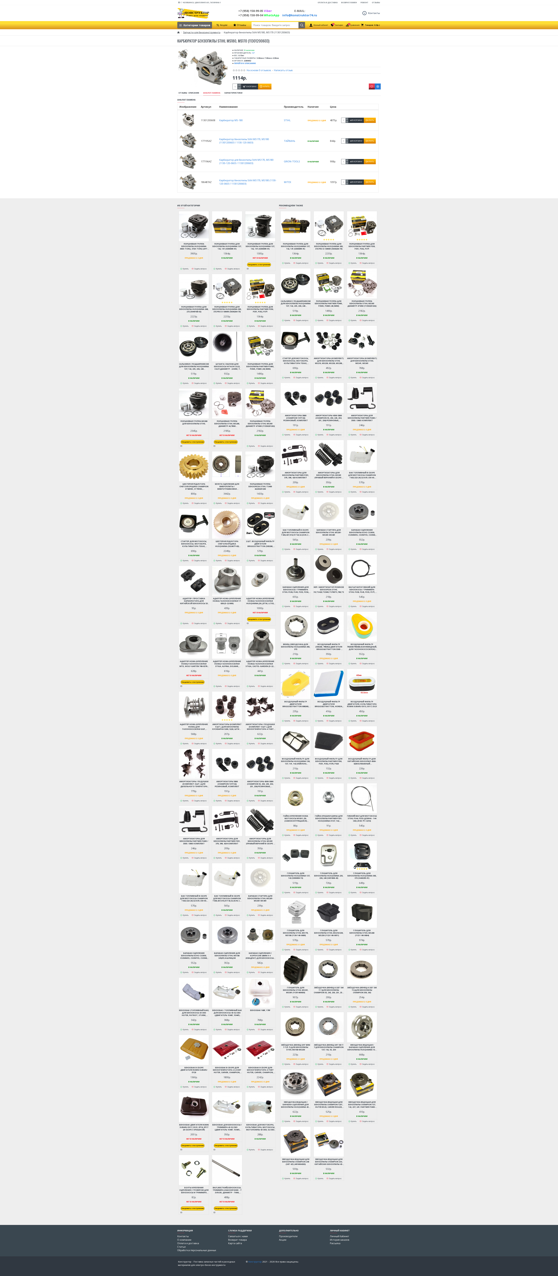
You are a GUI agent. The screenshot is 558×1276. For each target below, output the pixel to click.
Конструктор (255, 1261)
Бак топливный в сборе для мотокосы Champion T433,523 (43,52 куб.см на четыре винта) (194, 898)
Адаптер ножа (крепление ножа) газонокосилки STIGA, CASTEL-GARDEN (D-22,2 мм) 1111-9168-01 (260, 664)
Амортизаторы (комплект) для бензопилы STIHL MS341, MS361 (362, 361)
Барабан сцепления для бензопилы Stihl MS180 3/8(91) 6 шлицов (227, 955)
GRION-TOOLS (292, 161)
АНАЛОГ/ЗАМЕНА (211, 93)
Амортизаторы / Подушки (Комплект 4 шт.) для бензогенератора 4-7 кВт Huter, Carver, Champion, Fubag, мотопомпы (260, 727)
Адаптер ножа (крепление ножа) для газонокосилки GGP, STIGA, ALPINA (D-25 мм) (194, 727)
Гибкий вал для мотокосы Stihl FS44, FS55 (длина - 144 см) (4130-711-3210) (362, 818)
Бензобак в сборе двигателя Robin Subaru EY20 (193, 1070)
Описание (193, 93)
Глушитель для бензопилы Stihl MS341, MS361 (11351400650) (295, 990)
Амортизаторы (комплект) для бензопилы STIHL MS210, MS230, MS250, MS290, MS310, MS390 (329, 361)
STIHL (287, 120)
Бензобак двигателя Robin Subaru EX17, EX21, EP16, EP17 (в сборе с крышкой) (194, 1127)
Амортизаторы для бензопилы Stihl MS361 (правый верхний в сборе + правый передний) (260, 841)
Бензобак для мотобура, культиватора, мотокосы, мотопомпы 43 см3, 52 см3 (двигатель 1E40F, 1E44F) (260, 1127)
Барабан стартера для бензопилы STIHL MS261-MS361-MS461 (260, 898)
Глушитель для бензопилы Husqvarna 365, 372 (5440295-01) (362, 875)
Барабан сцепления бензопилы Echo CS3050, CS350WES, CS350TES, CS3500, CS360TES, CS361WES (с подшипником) (194, 955)
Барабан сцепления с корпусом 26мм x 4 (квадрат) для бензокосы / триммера (260, 955)
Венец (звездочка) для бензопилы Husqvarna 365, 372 (295, 647)
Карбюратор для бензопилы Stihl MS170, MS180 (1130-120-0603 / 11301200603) (246, 161)
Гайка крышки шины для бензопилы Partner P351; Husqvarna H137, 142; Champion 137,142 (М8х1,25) (329, 818)
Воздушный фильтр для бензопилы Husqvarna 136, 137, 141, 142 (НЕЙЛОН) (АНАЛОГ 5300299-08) (295, 761)
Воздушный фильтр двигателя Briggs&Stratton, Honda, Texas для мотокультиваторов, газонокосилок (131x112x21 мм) (329, 704)
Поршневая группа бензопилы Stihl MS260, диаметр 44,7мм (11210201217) (227, 423)
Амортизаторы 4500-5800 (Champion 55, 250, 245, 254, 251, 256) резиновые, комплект (260, 784)
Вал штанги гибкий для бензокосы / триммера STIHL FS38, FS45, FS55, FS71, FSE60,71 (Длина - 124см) (362, 589)
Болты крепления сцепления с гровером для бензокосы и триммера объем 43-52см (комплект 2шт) (194, 1190)
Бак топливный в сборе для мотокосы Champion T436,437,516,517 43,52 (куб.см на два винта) (227, 898)
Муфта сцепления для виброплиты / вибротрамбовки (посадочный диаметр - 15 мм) (227, 486)
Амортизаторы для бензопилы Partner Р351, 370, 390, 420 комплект (227, 841)
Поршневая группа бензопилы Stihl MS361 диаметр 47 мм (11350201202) (260, 423)
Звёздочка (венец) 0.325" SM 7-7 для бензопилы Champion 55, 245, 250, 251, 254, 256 (329, 990)
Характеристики (233, 93)
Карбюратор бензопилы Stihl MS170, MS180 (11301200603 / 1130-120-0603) (244, 141)
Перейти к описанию (245, 63)
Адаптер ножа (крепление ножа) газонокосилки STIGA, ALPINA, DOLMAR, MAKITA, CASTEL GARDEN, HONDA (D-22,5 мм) (227, 664)
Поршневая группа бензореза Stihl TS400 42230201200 (260, 486)
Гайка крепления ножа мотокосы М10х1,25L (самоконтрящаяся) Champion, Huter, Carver (295, 818)
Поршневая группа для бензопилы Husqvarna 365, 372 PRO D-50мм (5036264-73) (227, 309)
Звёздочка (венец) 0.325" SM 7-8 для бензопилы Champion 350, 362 (362, 990)
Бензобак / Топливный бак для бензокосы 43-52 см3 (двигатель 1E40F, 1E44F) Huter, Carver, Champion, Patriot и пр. (227, 1012)
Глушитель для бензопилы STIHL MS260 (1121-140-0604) (361, 933)
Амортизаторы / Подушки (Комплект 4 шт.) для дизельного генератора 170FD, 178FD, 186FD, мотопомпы (193, 784)
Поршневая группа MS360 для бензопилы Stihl (193, 422)
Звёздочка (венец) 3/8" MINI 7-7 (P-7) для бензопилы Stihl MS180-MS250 (295, 1047)
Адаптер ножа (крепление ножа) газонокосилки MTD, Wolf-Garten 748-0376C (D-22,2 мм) (193, 664)
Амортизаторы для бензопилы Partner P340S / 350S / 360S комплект (194, 841)
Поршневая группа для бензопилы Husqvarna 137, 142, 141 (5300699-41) (227, 246)
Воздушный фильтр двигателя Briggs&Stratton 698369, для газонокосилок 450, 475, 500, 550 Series (295, 704)
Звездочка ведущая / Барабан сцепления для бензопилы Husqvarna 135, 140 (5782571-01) (362, 1047)
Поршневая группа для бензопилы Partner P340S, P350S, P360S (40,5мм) (260, 366)
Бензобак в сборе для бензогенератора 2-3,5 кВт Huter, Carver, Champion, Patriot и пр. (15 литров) (227, 1070)
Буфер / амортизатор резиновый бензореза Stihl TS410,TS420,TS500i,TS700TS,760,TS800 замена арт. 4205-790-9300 (328, 589)
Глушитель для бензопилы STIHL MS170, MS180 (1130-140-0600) (295, 933)
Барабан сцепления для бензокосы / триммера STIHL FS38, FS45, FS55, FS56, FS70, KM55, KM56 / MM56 (295, 589)
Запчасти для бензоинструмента (201, 32)
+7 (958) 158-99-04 (258, 15)
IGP (253, 53)
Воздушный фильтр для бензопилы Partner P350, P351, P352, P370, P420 (328, 761)
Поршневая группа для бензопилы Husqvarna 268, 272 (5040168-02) (193, 309)
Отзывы (182, 93)
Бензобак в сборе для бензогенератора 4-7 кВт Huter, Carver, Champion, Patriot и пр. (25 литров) (260, 1070)
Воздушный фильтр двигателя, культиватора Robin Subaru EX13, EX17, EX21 (362, 704)
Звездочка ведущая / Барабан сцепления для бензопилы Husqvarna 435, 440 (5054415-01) (295, 1104)
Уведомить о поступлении (259, 265)
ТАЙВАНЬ (289, 141)
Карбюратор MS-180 (231, 120)
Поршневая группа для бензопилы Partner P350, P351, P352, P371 (260, 309)
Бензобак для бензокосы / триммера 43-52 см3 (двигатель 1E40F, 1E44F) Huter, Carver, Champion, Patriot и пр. (227, 1127)
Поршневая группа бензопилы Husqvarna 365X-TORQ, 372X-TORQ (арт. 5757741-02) (194, 246)
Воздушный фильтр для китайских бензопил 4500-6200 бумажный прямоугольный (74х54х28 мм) (362, 761)
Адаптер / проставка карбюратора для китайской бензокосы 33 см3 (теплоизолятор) (194, 601)
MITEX (287, 182)
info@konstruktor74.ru (299, 15)
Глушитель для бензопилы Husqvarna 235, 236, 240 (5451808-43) (328, 875)
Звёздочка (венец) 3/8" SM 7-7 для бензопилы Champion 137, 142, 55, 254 (329, 1047)
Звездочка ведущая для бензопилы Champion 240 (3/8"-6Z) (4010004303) (295, 1161)
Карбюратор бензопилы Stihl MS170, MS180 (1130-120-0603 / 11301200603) (247, 182)
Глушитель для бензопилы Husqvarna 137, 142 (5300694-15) (295, 875)
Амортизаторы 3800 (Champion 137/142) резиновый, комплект (227, 784)
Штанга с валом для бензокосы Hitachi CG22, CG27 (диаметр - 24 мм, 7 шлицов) (227, 366)
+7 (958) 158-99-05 (255, 11)
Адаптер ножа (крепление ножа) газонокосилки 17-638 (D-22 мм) (227, 601)
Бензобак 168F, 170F (260, 1010)
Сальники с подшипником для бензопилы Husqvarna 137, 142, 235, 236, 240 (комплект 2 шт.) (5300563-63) (194, 366)
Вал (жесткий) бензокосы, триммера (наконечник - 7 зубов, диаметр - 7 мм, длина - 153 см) (227, 1190)
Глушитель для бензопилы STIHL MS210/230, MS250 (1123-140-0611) (328, 933)
